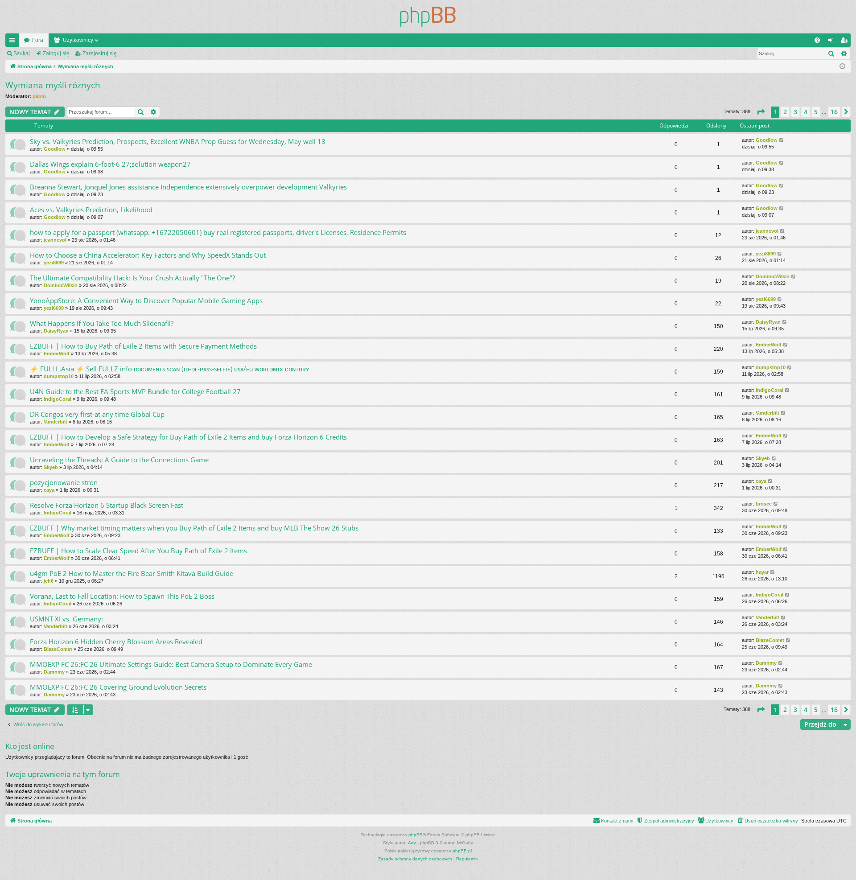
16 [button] (834, 111)
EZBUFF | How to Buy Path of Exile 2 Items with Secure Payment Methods (143, 345)
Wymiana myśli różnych (52, 85)
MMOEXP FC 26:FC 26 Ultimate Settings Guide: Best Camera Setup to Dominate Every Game (171, 664)
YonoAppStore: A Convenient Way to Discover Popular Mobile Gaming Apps (146, 300)
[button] (760, 112)
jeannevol (55, 240)
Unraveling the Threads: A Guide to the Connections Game (119, 459)
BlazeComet (58, 649)
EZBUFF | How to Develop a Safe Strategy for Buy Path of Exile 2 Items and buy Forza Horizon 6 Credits (188, 436)
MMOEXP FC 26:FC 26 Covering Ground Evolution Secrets (118, 687)
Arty (412, 842)
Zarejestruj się (99, 53)
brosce (764, 503)
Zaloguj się (56, 53)
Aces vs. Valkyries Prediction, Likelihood (91, 209)
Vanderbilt (55, 421)
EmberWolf (57, 353)
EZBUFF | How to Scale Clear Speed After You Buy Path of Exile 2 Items (138, 550)
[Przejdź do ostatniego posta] (782, 140)
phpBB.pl (462, 850)
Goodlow (55, 149)
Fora (37, 40)
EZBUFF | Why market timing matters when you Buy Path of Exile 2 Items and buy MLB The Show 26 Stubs (194, 527)
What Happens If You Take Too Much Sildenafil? (101, 323)
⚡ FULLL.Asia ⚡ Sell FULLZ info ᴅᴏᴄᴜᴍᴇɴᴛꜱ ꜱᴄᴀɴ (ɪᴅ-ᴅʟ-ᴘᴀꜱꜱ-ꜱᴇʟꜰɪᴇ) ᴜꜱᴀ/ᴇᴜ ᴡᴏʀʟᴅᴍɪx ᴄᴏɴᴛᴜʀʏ (169, 368)
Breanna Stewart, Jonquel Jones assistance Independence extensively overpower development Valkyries (188, 186)
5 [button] (816, 111)
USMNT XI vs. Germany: (66, 618)
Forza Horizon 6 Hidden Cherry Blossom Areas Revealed (116, 641)
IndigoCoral (57, 399)
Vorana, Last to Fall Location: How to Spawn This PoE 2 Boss (122, 596)
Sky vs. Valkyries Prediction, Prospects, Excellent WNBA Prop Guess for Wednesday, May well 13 (177, 141)
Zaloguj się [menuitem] (832, 42)
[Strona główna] (428, 16)
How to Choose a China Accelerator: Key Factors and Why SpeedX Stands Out (148, 255)
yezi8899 (54, 262)
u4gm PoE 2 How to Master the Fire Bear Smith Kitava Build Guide (131, 573)
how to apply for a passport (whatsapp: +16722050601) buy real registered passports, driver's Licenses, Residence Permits (218, 232)
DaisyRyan (56, 330)
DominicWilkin (61, 285)
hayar (762, 572)
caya (49, 490)
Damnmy (54, 671)
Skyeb (51, 467)
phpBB (415, 834)
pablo (39, 96)
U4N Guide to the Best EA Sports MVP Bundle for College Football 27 (135, 391)
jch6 (49, 581)
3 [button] (795, 111)
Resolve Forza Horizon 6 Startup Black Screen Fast (106, 505)
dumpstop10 (59, 376)
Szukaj (21, 53)
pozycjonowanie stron (64, 482)
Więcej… (14, 42)
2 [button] (785, 111)
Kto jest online (29, 746)
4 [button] (805, 111)
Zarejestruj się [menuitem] (846, 42)
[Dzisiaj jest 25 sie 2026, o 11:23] (842, 67)
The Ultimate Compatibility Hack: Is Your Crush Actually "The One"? (132, 277)
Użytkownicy (78, 40)
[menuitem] (817, 40)
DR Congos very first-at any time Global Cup (97, 414)
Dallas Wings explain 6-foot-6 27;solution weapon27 (110, 164)
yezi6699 (54, 308)
